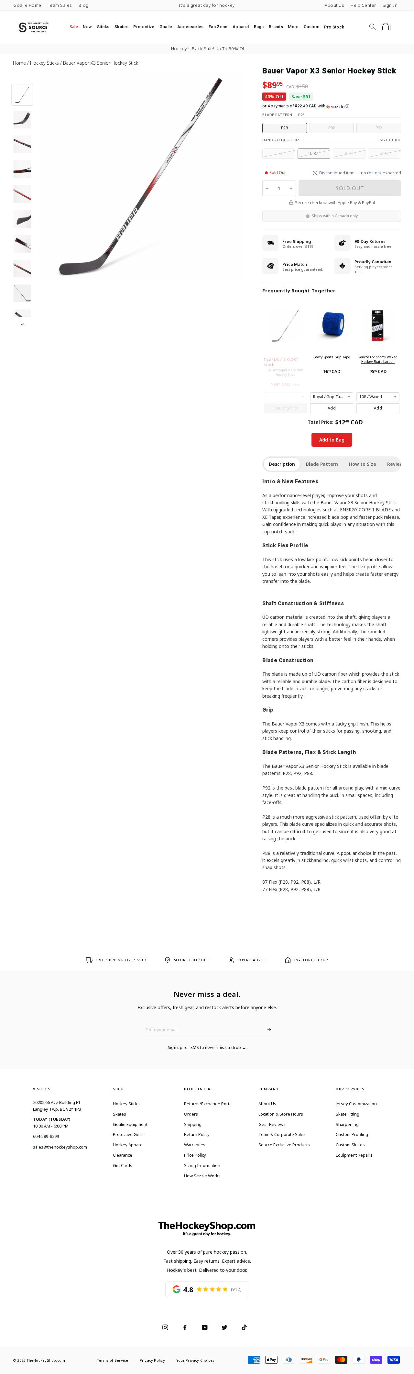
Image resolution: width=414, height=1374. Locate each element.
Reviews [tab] (396, 464)
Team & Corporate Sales (282, 1134)
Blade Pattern (283, 114)
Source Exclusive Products (284, 1145)
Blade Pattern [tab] (322, 464)
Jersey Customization (356, 1104)
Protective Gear (128, 1134)
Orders (191, 1114)
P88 (331, 127)
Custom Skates (350, 1145)
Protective (143, 26)
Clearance (122, 1155)
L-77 (279, 153)
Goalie (165, 26)
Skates (121, 26)
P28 (284, 127)
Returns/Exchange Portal (208, 1104)
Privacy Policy (152, 1360)
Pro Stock (334, 27)
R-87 (384, 153)
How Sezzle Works (202, 1176)
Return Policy (197, 1134)
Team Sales (60, 5)
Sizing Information (202, 1165)
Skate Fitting (347, 1114)
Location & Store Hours (280, 1114)
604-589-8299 (46, 1136)
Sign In (390, 5)
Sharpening (347, 1124)
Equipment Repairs (354, 1155)
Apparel (241, 26)
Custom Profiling (352, 1134)
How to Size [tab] (362, 464)
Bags (259, 26)
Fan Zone (218, 26)
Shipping (193, 1124)
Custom (311, 26)
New (87, 26)
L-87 (314, 153)
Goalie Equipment (130, 1124)
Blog (84, 5)
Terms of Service (112, 1360)
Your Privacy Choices (195, 1360)
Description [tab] (282, 464)
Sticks (103, 26)
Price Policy (195, 1155)
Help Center (363, 5)
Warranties (194, 1145)
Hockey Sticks (126, 1104)
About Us (334, 5)
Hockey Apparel (128, 1145)
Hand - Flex (280, 139)
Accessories (190, 26)
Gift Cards (122, 1165)
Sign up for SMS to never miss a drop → (207, 1047)
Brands (276, 26)
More (293, 26)
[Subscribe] (266, 1029)
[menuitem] (74, 27)
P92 (379, 127)
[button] (331, 106)
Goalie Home (27, 5)
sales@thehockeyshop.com (60, 1147)
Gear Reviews (272, 1124)
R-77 (349, 153)
